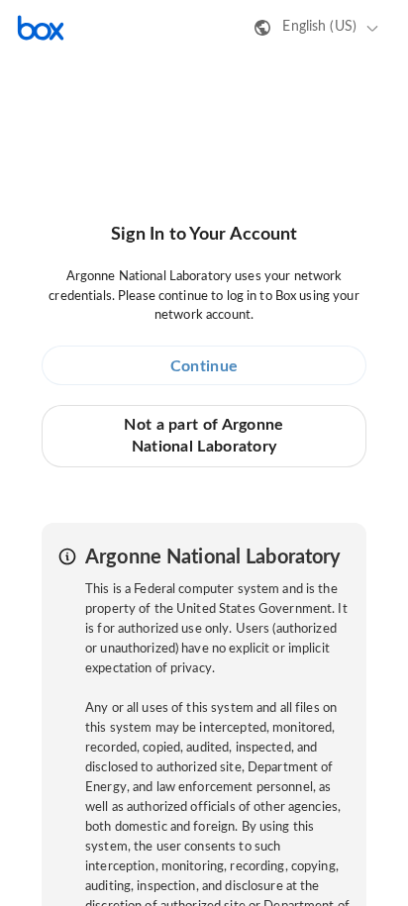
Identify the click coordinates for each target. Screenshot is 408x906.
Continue (204, 366)
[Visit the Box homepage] (40, 28)
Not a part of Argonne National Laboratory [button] (203, 435)
